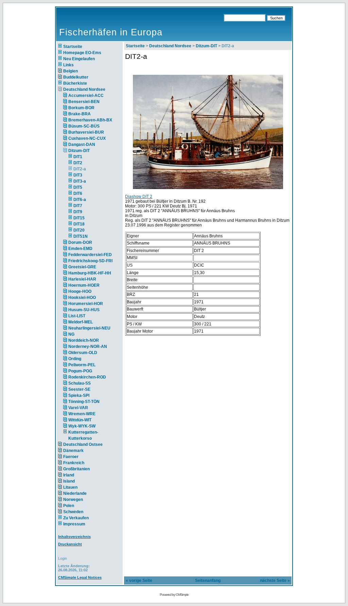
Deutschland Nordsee (84, 89)
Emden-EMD (80, 248)
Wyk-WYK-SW (81, 426)
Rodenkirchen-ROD (87, 377)
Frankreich (73, 462)
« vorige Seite (139, 580)
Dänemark (73, 450)
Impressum (74, 524)
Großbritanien (76, 469)
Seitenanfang (208, 580)
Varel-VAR (78, 407)
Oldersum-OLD (82, 352)
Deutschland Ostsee (83, 444)
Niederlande (79, 493)
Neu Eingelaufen (79, 58)
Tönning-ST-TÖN (84, 401)
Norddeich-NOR (83, 340)
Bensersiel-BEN (84, 101)
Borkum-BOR (81, 107)
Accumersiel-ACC (86, 95)
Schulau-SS (79, 383)
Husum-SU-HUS (84, 309)
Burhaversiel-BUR (86, 132)
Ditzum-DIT (79, 150)
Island (69, 481)
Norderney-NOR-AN (87, 346)
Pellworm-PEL (81, 365)
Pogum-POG (80, 371)
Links (68, 65)
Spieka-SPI (78, 395)
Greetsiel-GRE (82, 267)
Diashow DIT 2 (138, 196)
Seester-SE (79, 389)
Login (62, 558)
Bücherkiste (75, 83)
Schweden (73, 511)
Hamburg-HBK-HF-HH (89, 273)
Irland (68, 475)
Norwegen (73, 499)
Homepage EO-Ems (82, 52)
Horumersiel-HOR (85, 303)
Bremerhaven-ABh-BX (90, 120)
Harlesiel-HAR (82, 279)
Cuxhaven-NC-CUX (87, 138)
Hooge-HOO (79, 291)
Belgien (70, 71)
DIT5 (77, 187)
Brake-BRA (79, 114)
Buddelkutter (75, 77)
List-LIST (76, 316)
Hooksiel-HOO (82, 297)
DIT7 (77, 205)
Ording (74, 358)
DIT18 (79, 224)
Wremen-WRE (81, 413)
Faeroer (71, 456)
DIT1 (77, 156)
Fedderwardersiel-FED (90, 254)
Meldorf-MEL (80, 322)
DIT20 (79, 230)
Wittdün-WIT (79, 420)
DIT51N (80, 236)
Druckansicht (70, 544)
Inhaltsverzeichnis (74, 537)
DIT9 (77, 211)
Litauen (70, 487)
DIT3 (77, 175)
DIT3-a (79, 181)
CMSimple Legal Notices (80, 577)
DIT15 (79, 218)
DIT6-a (79, 199)
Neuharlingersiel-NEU (89, 328)
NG (71, 334)
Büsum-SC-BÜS (84, 126)
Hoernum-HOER (84, 285)
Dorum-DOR (80, 242)
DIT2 (77, 163)
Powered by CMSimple (174, 594)
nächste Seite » (275, 580)
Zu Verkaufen (76, 518)
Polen (68, 505)
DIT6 (77, 193)
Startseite (72, 46)
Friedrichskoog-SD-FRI (90, 260)
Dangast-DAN (81, 144)
